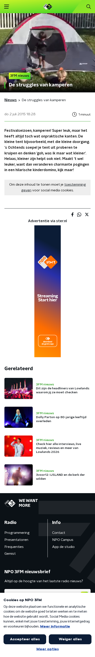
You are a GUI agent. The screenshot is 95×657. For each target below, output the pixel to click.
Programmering (17, 532)
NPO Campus (62, 540)
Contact (58, 532)
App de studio (63, 547)
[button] (6, 7)
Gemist (10, 553)
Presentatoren (16, 540)
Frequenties (14, 547)
